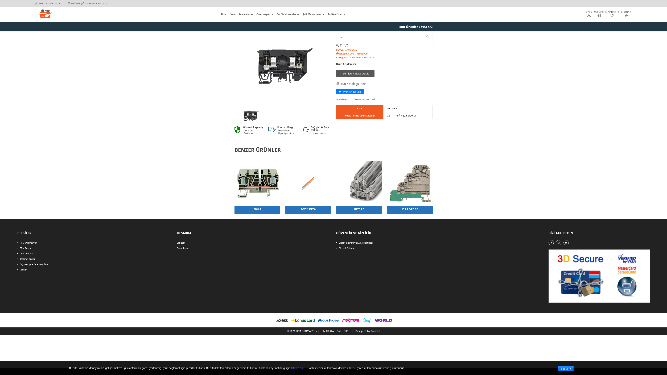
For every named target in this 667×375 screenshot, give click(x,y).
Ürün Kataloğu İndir (352, 84)
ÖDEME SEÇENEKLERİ (364, 99)
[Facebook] (551, 242)
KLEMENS (369, 57)
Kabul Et (566, 368)
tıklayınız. (297, 368)
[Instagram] (558, 242)
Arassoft (375, 331)
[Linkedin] (566, 242)
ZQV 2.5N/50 (308, 209)
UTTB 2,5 (359, 209)
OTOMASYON (354, 57)
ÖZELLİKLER (342, 99)
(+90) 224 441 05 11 (48, 3)
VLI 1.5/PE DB (410, 209)
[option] (250, 116)
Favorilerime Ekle (351, 91)
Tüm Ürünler (408, 27)
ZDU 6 (257, 209)
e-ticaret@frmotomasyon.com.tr (89, 3)
